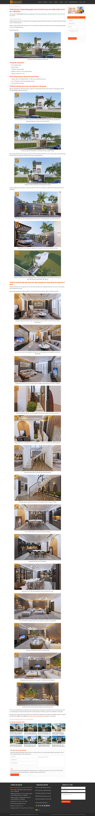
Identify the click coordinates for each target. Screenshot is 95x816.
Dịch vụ (50, 2)
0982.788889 (24, 801)
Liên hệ (80, 2)
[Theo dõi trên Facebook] (36, 806)
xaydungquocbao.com (19, 805)
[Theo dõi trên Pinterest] (45, 806)
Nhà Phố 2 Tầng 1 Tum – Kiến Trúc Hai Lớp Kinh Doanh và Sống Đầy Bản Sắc (30, 746)
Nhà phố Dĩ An (23, 719)
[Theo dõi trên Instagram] (39, 806)
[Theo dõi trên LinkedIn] (47, 806)
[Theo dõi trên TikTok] (41, 806)
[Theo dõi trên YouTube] (49, 806)
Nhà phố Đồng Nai (30, 719)
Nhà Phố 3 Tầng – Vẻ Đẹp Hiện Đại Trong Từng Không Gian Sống (16, 734)
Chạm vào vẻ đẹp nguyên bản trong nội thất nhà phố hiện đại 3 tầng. (30, 734)
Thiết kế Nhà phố (17, 6)
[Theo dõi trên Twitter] (43, 806)
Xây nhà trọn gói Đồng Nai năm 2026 (43, 787)
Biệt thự (61, 2)
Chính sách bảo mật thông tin (41, 802)
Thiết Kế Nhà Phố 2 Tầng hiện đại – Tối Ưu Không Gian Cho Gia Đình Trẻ (16, 746)
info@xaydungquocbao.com (20, 803)
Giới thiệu (45, 2)
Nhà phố (56, 2)
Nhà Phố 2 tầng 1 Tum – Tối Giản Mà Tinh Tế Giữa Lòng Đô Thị (58, 746)
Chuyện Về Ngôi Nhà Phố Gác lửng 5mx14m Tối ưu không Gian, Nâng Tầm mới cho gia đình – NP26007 (44, 746)
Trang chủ (40, 2)
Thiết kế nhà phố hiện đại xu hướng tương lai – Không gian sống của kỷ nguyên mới (58, 734)
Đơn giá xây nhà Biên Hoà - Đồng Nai (43, 793)
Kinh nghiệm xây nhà (73, 2)
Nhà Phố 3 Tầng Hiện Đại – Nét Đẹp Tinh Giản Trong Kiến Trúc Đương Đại (44, 734)
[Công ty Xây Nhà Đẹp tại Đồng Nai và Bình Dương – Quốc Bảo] (17, 2)
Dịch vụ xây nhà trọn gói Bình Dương (43, 790)
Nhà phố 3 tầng (17, 719)
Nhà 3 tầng (12, 719)
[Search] (84, 2)
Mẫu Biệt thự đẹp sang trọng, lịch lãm (43, 796)
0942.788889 (18, 801)
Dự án (66, 2)
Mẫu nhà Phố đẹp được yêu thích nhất (43, 799)
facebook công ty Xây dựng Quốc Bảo (37, 716)
